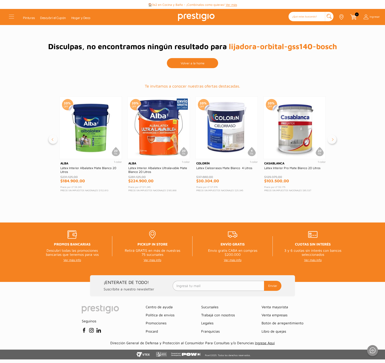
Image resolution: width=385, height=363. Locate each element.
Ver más (231, 4)
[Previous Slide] (53, 139)
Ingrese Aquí (265, 343)
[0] (353, 17)
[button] (311, 17)
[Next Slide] (332, 139)
